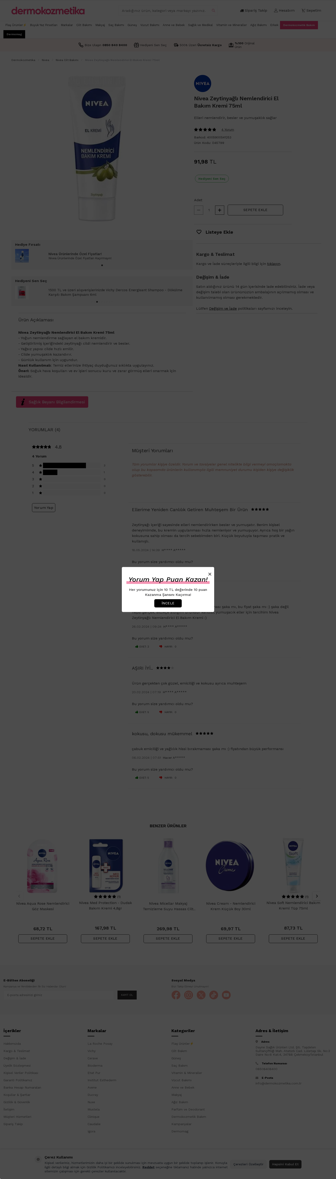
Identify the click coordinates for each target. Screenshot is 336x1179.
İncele (168, 603)
